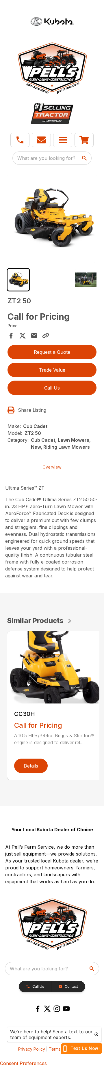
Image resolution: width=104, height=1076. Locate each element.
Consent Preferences (23, 1063)
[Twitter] (47, 1009)
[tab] (18, 280)
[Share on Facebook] (11, 335)
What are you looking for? (46, 158)
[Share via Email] (34, 335)
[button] (19, 140)
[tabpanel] (52, 219)
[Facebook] (37, 1009)
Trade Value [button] (52, 370)
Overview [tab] (52, 467)
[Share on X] (22, 335)
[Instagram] (56, 1009)
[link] (84, 140)
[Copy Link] (45, 335)
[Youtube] (66, 1009)
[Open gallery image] (52, 218)
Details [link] (31, 766)
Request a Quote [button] (52, 352)
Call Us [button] (52, 388)
